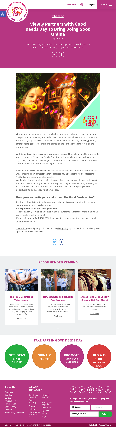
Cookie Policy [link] (10, 406)
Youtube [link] (99, 389)
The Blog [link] (58, 16)
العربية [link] (44, 416)
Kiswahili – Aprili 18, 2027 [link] (46, 397)
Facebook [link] (61, 54)
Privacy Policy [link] (10, 401)
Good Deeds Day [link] (28, 153)
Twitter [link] (54, 54)
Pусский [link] (45, 410)
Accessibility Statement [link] (14, 412)
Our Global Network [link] (33, 396)
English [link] (92, 4)
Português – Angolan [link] (47, 403)
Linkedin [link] (108, 389)
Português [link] (46, 407)
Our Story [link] (9, 392)
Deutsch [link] (32, 400)
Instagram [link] (90, 389)
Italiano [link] (32, 409)
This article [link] (21, 228)
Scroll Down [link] (58, 253)
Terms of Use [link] (10, 404)
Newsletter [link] (71, 4)
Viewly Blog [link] (62, 228)
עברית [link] (44, 413)
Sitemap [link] (8, 409)
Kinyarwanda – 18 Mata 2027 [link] (34, 414)
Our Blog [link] (8, 395)
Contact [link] (8, 398)
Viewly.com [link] (21, 134)
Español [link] (32, 403)
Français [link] (32, 406)
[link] (3, 14)
